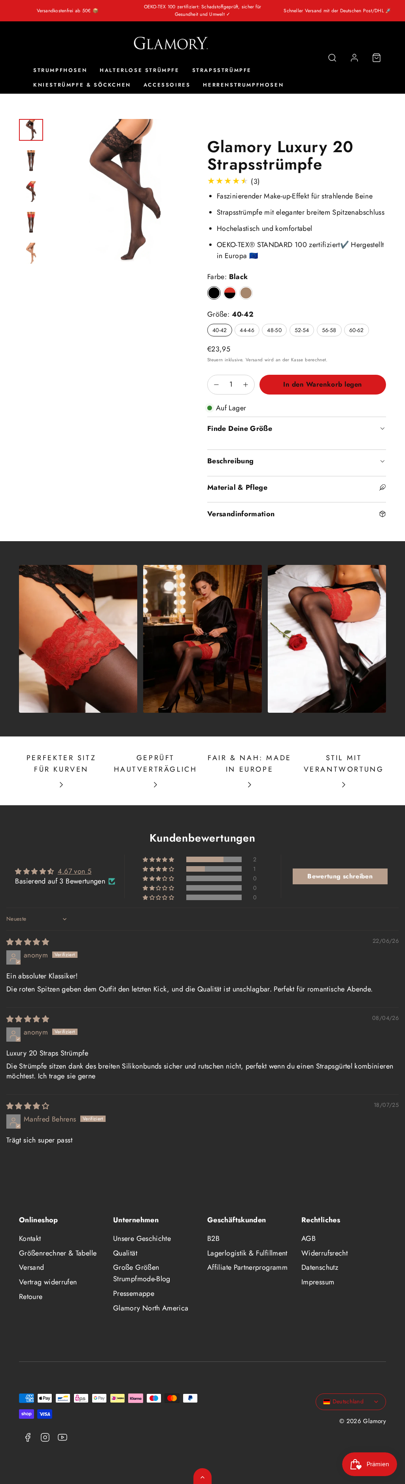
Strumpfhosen (60, 70)
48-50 (274, 330)
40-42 (219, 330)
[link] (354, 57)
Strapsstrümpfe (222, 70)
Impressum (317, 1282)
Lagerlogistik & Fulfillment (247, 1253)
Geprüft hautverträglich (155, 763)
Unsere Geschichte (142, 1238)
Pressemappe (133, 1293)
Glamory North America (151, 1308)
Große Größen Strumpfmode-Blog (141, 1273)
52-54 (302, 330)
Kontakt (30, 1238)
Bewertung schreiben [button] (340, 876)
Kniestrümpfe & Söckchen (82, 85)
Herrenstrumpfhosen (243, 85)
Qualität (125, 1253)
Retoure (31, 1296)
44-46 (247, 330)
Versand (254, 359)
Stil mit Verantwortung (344, 763)
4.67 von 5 (75, 871)
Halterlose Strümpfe (139, 70)
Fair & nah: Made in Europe (249, 763)
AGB (308, 1238)
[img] (27, 942)
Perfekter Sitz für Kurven (61, 763)
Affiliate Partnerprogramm (247, 1267)
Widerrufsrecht (324, 1253)
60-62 (356, 330)
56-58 (329, 330)
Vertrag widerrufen (48, 1282)
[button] (332, 57)
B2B (213, 1238)
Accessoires (167, 85)
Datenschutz (319, 1267)
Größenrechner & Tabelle (58, 1253)
